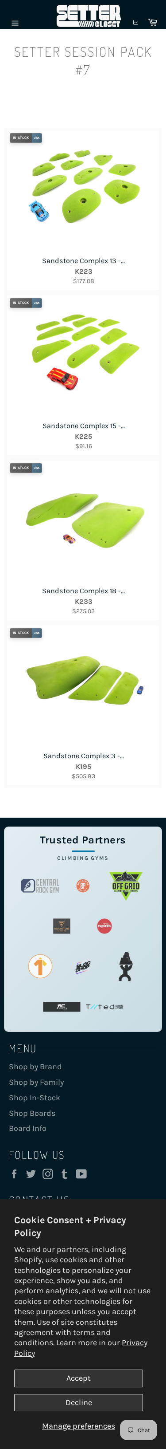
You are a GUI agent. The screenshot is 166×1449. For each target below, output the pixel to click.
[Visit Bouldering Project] (83, 885)
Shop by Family (36, 1082)
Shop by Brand (35, 1066)
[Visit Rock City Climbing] (61, 1006)
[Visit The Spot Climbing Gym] (104, 926)
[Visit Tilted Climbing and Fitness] (104, 1006)
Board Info (27, 1128)
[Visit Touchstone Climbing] (61, 926)
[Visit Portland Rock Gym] (126, 966)
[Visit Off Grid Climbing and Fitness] (126, 885)
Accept (78, 1378)
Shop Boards (32, 1113)
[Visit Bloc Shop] (83, 966)
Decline (79, 1402)
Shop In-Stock (34, 1097)
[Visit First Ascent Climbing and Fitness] (40, 966)
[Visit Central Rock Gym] (40, 885)
